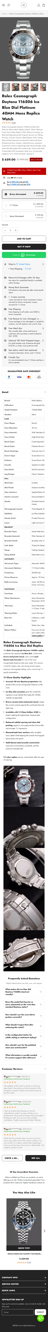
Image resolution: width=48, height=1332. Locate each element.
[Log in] (38, 5)
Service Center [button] (10, 1284)
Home (4, 13)
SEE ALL (35, 1158)
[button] (3, 1230)
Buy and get (17, 182)
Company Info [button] (10, 1277)
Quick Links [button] (8, 1290)
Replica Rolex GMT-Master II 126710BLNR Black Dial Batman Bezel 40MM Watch (24, 1254)
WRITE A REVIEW (13, 1158)
